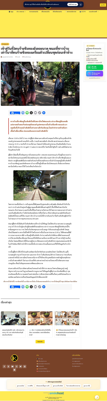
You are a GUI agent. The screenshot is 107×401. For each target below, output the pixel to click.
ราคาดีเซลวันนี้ (19, 281)
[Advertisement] (53, 26)
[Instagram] (16, 366)
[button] (40, 341)
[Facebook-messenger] (14, 369)
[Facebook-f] (4, 366)
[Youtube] (12, 366)
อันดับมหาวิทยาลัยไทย (71, 281)
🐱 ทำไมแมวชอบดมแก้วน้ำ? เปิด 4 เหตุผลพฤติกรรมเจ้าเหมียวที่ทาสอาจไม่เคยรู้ (66, 332)
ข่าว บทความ (20, 12)
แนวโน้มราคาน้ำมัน (29, 281)
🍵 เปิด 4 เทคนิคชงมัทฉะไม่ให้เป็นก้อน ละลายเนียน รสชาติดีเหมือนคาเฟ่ (40, 332)
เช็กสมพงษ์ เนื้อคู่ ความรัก (42, 385)
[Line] (24, 366)
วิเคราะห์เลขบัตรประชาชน (73, 385)
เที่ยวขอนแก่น (45, 12)
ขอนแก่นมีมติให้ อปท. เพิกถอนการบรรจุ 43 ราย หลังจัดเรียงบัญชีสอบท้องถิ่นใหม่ (13, 332)
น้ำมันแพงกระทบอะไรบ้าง (43, 281)
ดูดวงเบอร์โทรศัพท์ (58, 385)
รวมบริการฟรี (93, 12)
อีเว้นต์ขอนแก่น (57, 12)
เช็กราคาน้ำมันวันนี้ (8, 281)
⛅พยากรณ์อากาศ (70, 12)
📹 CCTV (82, 12)
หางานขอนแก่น (33, 12)
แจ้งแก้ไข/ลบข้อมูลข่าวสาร (53, 398)
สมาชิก (103, 5)
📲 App (10, 12)
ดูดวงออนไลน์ (20, 385)
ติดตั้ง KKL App (73, 4)
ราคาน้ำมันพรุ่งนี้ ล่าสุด (57, 281)
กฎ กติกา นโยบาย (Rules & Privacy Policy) (53, 397)
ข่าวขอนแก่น (5, 44)
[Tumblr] (8, 366)
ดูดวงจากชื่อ (87, 385)
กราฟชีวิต (30, 385)
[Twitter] (20, 366)
